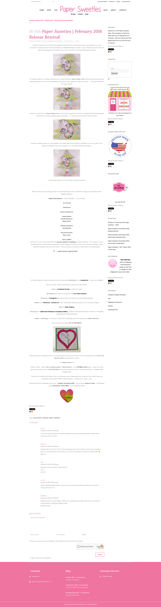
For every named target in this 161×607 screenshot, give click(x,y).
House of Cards (90, 383)
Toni (42, 462)
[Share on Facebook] (30, 411)
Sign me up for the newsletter (41, 558)
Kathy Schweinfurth (66, 212)
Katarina (43, 496)
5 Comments (68, 41)
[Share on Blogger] (32, 411)
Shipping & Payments (115, 302)
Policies (110, 306)
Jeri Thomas (67, 203)
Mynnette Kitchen (67, 233)
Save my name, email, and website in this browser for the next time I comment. (57, 541)
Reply (61, 430)
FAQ (109, 298)
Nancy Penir (67, 235)
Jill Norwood (67, 207)
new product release (40, 418)
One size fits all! (120, 202)
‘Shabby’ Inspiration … (73, 580)
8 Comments (83, 585)
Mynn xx (43, 444)
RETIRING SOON (82, 367)
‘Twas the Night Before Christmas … (77, 587)
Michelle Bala (67, 228)
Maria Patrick (67, 221)
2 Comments (80, 577)
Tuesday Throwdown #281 (65, 383)
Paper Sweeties (54, 418)
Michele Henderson (67, 226)
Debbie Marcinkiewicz (55, 41)
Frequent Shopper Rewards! (117, 295)
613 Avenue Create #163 (61, 386)
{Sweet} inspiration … (73, 595)
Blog (44, 41)
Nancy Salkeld (66, 239)
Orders (118, 1)
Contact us (112, 113)
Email (112, 68)
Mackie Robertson (67, 219)
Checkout (112, 1)
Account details (102, 1)
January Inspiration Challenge (66, 242)
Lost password (126, 1)
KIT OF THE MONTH (75, 323)
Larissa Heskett (67, 216)
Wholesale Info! (113, 310)
